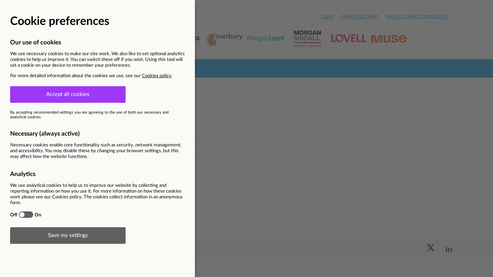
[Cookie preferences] (246, 138)
